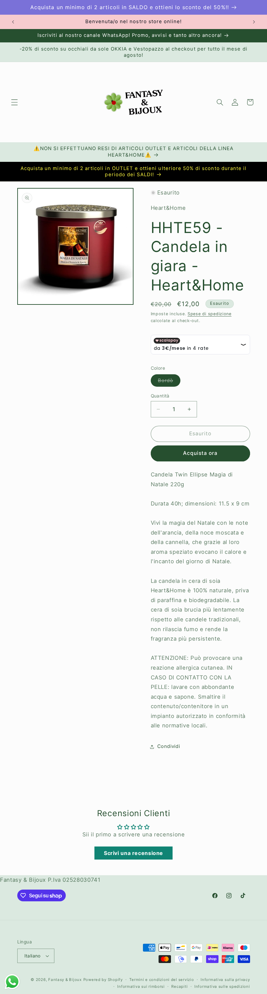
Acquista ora (200, 453)
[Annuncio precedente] (13, 22)
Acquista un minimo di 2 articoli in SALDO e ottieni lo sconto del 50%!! (129, 7)
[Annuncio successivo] (254, 22)
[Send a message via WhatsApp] (12, 982)
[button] (14, 102)
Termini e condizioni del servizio (161, 979)
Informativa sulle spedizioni (222, 986)
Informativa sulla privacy (225, 979)
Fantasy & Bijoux (65, 979)
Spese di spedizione (210, 313)
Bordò (169, 382)
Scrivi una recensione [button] (133, 853)
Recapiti (179, 986)
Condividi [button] (168, 746)
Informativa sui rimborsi (141, 986)
